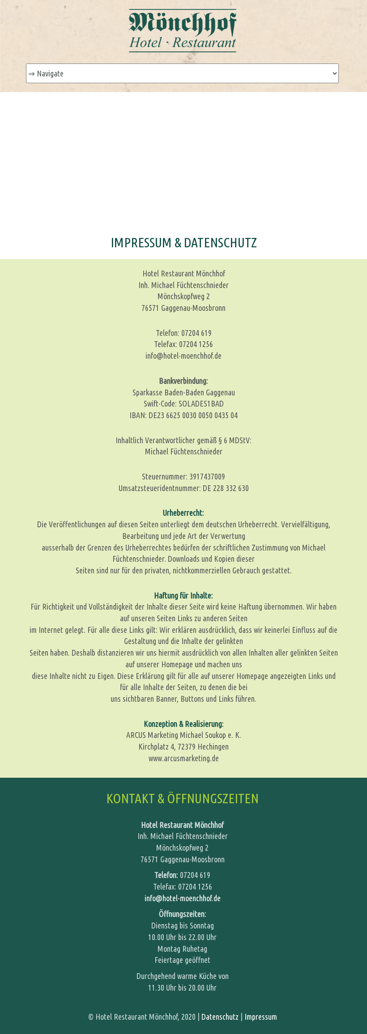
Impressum (260, 1016)
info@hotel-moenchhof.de (183, 898)
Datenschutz (220, 1016)
